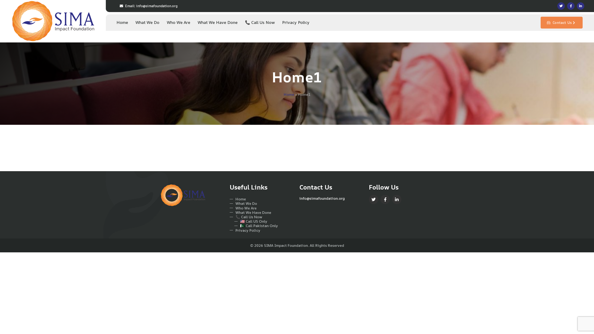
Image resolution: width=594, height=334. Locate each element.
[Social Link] (561, 6)
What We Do (246, 203)
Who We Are (246, 208)
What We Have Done (253, 212)
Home (289, 94)
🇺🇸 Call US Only (253, 221)
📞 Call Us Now (249, 217)
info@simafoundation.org (151, 6)
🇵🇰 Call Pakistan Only (259, 226)
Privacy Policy (248, 230)
